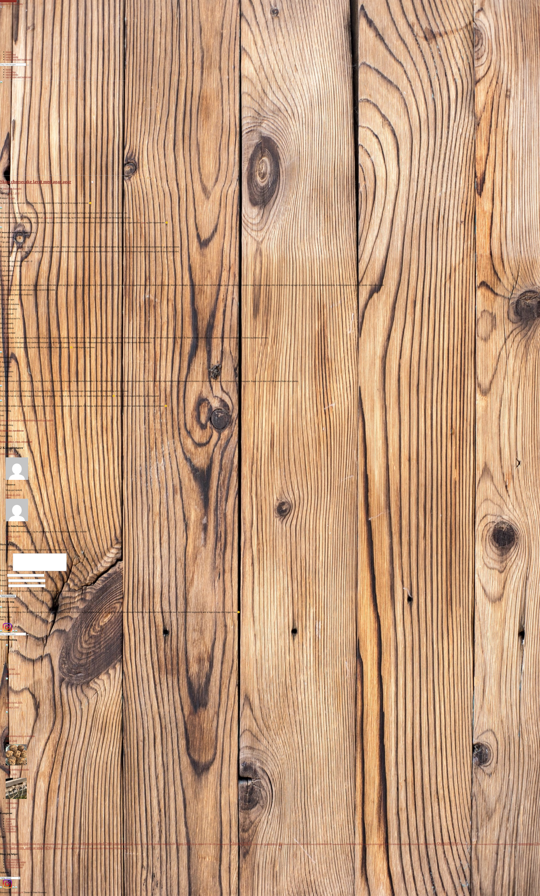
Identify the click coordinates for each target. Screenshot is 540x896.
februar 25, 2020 (13, 495)
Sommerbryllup (511, 844)
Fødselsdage (222, 844)
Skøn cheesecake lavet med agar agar (35, 181)
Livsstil (11, 198)
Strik (4, 848)
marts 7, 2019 (13, 193)
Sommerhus (11, 831)
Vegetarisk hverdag (14, 867)
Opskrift (49, 420)
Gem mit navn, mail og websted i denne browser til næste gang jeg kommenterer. (39, 591)
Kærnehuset (324, 844)
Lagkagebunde (339, 844)
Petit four (465, 844)
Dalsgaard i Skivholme (16, 862)
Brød (77, 843)
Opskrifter (10, 829)
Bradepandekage (51, 844)
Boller (35, 844)
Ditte (143, 222)
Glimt (241, 843)
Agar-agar (4, 420)
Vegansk (84, 848)
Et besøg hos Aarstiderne (12, 430)
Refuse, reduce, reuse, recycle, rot (16, 441)
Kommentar (6, 570)
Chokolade (24, 420)
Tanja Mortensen (13, 859)
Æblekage (123, 848)
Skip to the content (8, 1)
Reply (8, 497)
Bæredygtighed (97, 843)
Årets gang (110, 848)
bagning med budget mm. (11, 4)
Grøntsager (274, 843)
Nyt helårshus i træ (398, 844)
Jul (305, 843)
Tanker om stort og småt (30, 848)
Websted (4, 585)
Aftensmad (10, 818)
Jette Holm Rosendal (12, 188)
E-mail (4, 580)
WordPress (16, 892)
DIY (149, 843)
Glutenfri (257, 844)
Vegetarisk (96, 848)
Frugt (43, 420)
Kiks (313, 844)
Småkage (497, 844)
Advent (5, 844)
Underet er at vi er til (15, 864)
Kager (8, 821)
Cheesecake (14, 420)
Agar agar (48, 217)
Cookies (139, 844)
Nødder (430, 843)
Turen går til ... (60, 848)
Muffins (368, 844)
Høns (296, 844)
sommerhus (11, 54)
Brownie (65, 844)
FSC (212, 844)
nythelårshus (380, 844)
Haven (288, 844)
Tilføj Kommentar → (9, 454)
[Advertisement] (270, 28)
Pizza (473, 844)
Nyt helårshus (12, 826)
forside (9, 52)
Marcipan (354, 843)
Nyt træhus (416, 844)
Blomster (20, 843)
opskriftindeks (12, 57)
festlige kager (35, 420)
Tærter (74, 848)
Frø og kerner (200, 844)
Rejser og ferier (484, 844)
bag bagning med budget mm (19, 59)
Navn (3, 575)
